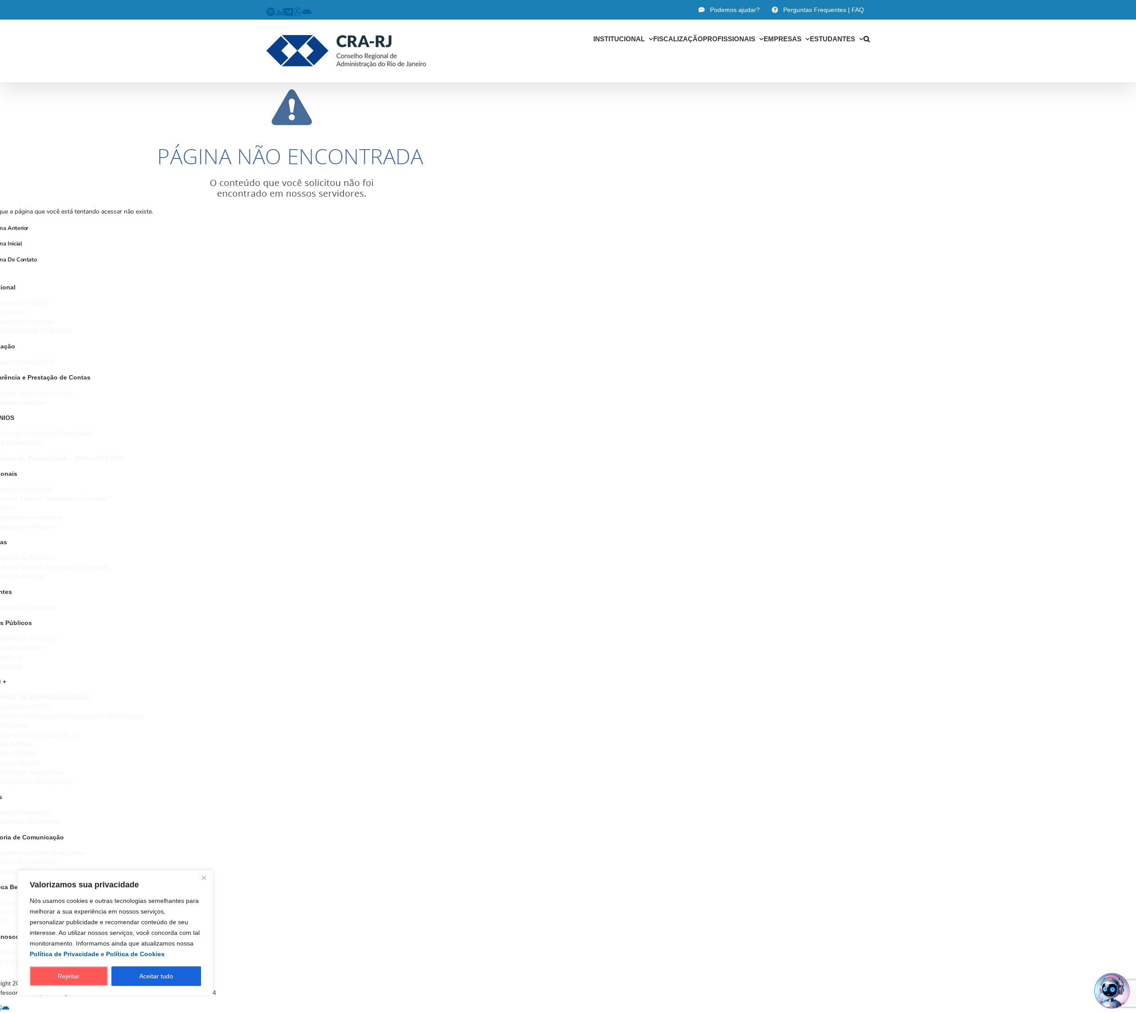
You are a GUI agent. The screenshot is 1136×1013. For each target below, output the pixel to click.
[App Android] (5, 1008)
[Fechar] (203, 877)
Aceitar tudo (156, 976)
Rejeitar (68, 976)
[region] (115, 932)
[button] (867, 38)
